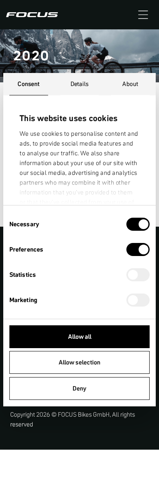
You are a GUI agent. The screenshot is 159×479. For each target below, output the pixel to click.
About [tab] (130, 83)
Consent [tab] (29, 83)
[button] (143, 14)
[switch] (138, 250)
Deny (79, 388)
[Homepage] (32, 14)
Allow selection (79, 362)
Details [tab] (80, 83)
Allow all (79, 336)
